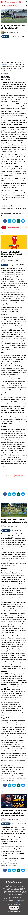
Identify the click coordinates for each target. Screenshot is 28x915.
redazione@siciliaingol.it (19, 900)
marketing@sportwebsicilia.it (19, 902)
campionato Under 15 (7, 64)
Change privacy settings (14, 911)
